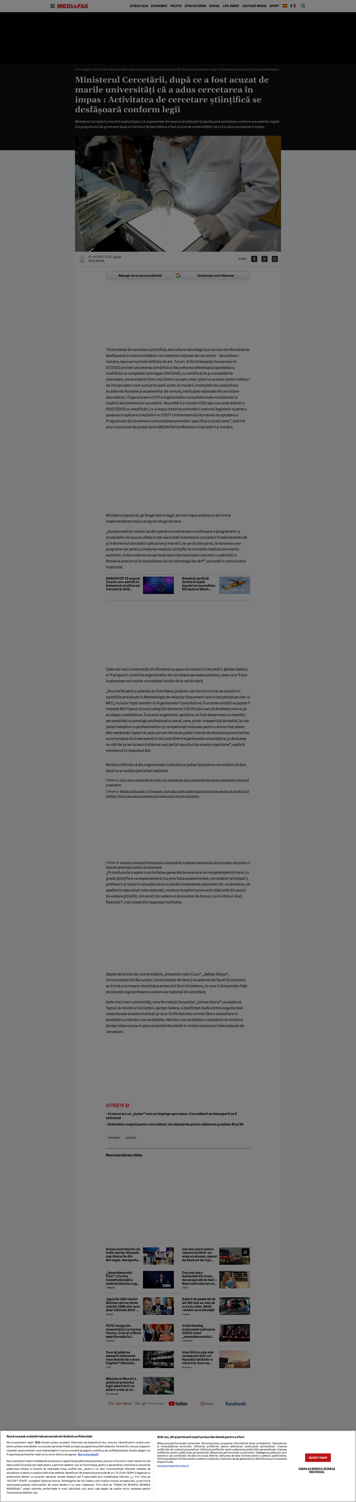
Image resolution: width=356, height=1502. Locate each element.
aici (132, 1477)
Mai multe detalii (88, 1454)
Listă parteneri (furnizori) (173, 1466)
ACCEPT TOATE (318, 1457)
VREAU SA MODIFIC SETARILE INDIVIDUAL (317, 1470)
